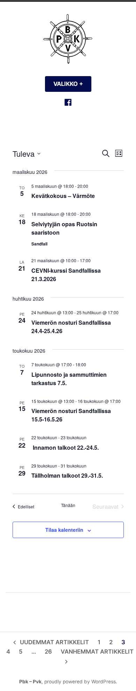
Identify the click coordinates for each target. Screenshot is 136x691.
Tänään (68, 505)
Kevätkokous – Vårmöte (63, 196)
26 (48, 651)
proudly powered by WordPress (80, 681)
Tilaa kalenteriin (64, 530)
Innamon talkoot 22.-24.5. (65, 447)
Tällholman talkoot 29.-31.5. (67, 475)
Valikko (72, 83)
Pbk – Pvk (30, 681)
